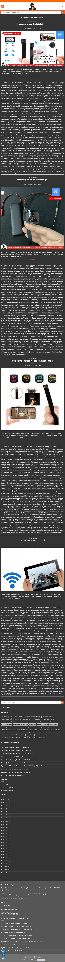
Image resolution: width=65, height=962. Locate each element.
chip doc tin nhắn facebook (19, 734)
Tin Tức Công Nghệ (32, 21)
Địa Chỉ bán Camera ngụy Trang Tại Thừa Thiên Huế (27, 147)
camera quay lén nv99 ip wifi (52, 305)
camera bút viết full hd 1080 (13, 85)
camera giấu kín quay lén (12, 271)
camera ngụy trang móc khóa (32, 103)
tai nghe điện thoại (48, 169)
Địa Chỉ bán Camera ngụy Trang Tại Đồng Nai (49, 320)
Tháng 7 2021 (4, 821)
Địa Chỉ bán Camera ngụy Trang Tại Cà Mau (20, 660)
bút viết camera (12, 84)
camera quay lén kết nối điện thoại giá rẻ (25, 302)
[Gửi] (62, 12)
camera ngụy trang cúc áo (34, 98)
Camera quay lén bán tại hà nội (14, 111)
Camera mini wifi (23, 276)
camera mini (51, 92)
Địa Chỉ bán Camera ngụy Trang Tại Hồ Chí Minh (24, 142)
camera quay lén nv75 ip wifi (31, 305)
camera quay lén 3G (21, 109)
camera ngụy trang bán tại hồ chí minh (30, 278)
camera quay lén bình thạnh (25, 296)
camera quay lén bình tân (49, 113)
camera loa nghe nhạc (19, 617)
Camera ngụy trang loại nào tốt (32, 540)
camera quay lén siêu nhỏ (6, 310)
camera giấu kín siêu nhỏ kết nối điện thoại (13, 90)
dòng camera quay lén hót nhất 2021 (43, 134)
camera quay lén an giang (40, 109)
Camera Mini (4, 784)
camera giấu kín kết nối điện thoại (20, 87)
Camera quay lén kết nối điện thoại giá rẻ (32, 179)
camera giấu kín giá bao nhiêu (50, 85)
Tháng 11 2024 (5, 799)
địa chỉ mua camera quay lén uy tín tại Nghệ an (28, 681)
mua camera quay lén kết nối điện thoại (53, 168)
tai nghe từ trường (35, 171)
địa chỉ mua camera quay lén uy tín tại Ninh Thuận (28, 161)
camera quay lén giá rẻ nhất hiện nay (28, 118)
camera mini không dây (35, 93)
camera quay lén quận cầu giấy (14, 127)
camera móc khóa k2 (17, 95)
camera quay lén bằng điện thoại (37, 113)
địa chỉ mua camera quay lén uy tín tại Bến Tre (25, 673)
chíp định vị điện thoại (19, 134)
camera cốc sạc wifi (24, 85)
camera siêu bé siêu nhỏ (17, 132)
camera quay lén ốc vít (24, 126)
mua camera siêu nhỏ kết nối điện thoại (11, 351)
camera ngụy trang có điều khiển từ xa (31, 279)
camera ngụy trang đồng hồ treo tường (9, 101)
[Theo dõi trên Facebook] (2, 913)
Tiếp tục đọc (32, 77)
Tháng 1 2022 (4, 812)
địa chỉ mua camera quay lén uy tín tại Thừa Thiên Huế (27, 688)
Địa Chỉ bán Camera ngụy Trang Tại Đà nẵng (37, 139)
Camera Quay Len (37, 28)
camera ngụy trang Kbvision (33, 101)
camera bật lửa (60, 84)
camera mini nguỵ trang (45, 93)
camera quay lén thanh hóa (8, 130)
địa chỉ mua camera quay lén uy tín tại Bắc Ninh (44, 150)
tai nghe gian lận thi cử (56, 169)
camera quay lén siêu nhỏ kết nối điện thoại (54, 127)
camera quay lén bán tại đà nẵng (29, 292)
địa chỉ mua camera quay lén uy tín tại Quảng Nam (29, 685)
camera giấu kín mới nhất (39, 88)
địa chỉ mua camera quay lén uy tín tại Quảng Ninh (27, 163)
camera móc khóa (8, 95)
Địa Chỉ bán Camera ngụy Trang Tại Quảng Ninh (31, 145)
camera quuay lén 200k (29, 313)
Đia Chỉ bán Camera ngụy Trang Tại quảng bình (37, 143)
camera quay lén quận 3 (33, 308)
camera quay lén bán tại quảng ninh (23, 294)
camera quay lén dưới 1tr (50, 114)
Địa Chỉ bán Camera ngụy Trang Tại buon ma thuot (44, 137)
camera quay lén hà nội (54, 299)
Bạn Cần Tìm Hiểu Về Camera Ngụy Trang (16, 918)
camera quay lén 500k (30, 109)
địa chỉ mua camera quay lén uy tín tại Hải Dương (50, 156)
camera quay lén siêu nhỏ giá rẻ (38, 127)
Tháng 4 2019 (4, 854)
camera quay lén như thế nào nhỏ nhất (38, 124)
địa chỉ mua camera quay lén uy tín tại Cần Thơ (41, 153)
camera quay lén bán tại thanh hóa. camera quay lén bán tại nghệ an (16, 113)
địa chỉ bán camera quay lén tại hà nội (45, 147)
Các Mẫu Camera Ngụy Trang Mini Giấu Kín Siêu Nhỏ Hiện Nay (17, 754)
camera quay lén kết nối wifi (21, 121)
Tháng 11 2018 (5, 870)
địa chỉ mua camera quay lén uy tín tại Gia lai (13, 156)
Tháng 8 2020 (4, 833)
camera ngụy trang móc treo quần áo (46, 103)
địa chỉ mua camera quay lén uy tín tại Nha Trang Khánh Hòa (27, 160)
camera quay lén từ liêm (30, 130)
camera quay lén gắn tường (55, 116)
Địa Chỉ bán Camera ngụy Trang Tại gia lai (11, 140)
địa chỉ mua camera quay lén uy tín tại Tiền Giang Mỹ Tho (26, 166)
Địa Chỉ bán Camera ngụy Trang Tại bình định (25, 137)
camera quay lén (4, 109)
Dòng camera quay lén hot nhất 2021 (32, 24)
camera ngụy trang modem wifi (46, 628)
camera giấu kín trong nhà (54, 90)
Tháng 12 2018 (5, 867)
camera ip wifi (57, 615)
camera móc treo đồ (35, 95)
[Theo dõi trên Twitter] (8, 913)
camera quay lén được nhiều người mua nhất (28, 116)
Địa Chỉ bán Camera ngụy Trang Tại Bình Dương (25, 659)
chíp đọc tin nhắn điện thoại (30, 134)
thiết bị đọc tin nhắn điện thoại (55, 171)
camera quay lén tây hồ (39, 312)
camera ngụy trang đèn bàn (23, 281)
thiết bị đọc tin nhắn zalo (17, 173)
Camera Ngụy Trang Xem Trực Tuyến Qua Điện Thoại (14, 769)
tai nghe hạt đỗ (6, 352)
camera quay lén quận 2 (54, 126)
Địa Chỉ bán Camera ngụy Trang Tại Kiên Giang (44, 142)
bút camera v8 (6, 84)
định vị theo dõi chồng (40, 737)
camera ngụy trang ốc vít (47, 105)
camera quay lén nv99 (51, 124)
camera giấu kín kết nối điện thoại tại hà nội (20, 451)
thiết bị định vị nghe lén (44, 171)
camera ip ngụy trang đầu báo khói (25, 92)
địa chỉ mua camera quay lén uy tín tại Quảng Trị (47, 163)
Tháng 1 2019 (4, 864)
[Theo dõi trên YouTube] (17, 913)
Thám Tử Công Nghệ (32, 960)
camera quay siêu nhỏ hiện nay (50, 130)
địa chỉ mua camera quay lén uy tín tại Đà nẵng (21, 677)
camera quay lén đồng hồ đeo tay (11, 116)
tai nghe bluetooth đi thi (33, 169)
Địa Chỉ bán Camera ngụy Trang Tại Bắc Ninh (47, 135)
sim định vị (44, 734)
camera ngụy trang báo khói (30, 96)
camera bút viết (4, 85)
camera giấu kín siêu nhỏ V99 (29, 90)
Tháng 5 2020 (4, 842)
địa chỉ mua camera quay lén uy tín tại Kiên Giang (29, 158)
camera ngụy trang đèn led (8, 100)
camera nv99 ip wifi (55, 472)
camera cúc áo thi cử (32, 85)
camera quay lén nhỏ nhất (25, 124)
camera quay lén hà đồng (51, 118)
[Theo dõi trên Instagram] (5, 913)
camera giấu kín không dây (8, 88)
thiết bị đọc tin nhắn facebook (10, 354)
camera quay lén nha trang (14, 124)
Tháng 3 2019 (4, 857)
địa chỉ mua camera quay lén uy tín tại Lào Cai (48, 158)
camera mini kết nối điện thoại (7, 93)
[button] (2, 6)
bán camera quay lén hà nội (38, 82)
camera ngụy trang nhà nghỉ (34, 286)
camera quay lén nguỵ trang (8, 305)
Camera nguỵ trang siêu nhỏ (18, 106)
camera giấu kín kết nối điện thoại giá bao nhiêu (37, 87)
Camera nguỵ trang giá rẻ (22, 101)
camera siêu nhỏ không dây (49, 132)
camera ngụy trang (43, 95)
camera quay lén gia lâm (6, 118)
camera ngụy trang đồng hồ (42, 100)
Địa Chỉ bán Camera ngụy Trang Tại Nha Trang (18, 143)
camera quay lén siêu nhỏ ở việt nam (8, 129)
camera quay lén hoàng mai (55, 119)
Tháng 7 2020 (4, 836)
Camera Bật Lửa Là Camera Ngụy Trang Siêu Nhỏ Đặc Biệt (16, 763)
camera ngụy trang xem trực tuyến (26, 108)
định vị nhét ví (24, 737)
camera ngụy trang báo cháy (19, 96)
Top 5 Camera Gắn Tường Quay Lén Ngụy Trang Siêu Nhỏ (15, 772)
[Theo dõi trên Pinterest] (14, 913)
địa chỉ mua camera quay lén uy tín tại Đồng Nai (35, 155)
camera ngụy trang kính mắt (20, 103)
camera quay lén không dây (43, 727)
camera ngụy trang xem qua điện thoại (11, 108)
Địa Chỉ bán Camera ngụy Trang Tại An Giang (10, 135)
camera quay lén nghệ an (42, 122)
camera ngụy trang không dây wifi (7, 103)
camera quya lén (8, 132)
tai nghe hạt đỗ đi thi (10, 171)
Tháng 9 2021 (4, 815)
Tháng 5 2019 (4, 851)
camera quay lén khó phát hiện (33, 121)
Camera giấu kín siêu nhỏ (22, 271)
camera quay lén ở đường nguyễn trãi (11, 126)
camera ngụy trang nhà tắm (8, 105)
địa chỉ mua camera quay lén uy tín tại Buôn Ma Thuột (24, 675)
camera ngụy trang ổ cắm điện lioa (34, 105)
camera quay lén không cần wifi (46, 121)
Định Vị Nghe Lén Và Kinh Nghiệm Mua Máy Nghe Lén (15, 747)
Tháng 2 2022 (4, 809)
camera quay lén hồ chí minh (21, 119)
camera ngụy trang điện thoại (31, 100)
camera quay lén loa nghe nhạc (32, 646)
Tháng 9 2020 (4, 830)
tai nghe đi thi (41, 169)
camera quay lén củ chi (18, 114)
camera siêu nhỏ (25, 132)
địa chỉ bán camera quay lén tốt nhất (16, 148)
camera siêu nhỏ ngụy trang (20, 315)
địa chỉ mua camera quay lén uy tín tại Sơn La (27, 686)
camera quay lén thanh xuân (19, 130)
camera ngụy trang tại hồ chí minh (35, 289)
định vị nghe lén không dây (14, 737)
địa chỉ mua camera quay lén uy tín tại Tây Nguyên (25, 164)
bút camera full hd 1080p (49, 82)
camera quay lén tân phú (50, 129)
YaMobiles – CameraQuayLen (12, 743)
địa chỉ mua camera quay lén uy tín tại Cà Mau (22, 153)
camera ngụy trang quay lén (6, 106)
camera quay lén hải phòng (9, 119)
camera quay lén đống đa (28, 297)
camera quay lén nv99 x (16, 307)
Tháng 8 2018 (4, 873)
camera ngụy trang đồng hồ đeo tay (56, 100)
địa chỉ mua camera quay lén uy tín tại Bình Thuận (42, 151)
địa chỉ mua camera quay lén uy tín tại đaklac (16, 155)
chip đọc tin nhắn (30, 734)
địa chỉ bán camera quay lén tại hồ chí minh (21, 670)
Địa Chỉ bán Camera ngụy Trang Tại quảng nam (46, 325)
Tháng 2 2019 (4, 861)
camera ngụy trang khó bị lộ (57, 101)
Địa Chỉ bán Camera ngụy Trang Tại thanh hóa (26, 669)
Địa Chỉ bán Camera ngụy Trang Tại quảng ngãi (12, 145)
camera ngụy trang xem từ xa (39, 108)
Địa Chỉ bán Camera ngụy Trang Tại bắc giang (28, 135)
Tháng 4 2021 (4, 827)
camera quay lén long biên (8, 122)
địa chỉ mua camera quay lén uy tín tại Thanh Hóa (45, 164)
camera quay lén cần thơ (9, 114)
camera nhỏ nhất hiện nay (51, 108)
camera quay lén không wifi (6, 485)
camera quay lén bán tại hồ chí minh (42, 111)
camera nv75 (59, 108)
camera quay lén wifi (40, 130)
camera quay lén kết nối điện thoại (8, 121)
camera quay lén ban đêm (51, 109)
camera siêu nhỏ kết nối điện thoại (36, 132)
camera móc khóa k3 (26, 95)
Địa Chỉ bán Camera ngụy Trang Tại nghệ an (52, 323)
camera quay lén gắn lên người (43, 116)
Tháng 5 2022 (4, 806)
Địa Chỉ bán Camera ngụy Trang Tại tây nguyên (51, 145)
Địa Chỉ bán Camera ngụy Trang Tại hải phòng (24, 664)
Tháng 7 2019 (4, 848)
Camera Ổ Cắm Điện (55, 633)
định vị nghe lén (42, 166)
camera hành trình (13, 92)
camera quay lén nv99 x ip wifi (28, 307)
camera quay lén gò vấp (40, 118)
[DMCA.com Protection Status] (41, 960)
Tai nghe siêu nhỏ (27, 171)
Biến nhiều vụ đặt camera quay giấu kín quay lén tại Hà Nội (16, 750)
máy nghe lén (57, 166)
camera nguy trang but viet (54, 96)
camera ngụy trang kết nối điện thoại (9, 721)
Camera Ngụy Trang (6, 787)
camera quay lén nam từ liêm (31, 122)
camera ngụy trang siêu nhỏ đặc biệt (31, 106)
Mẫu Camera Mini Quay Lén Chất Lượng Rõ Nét (13, 757)
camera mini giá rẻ (58, 92)
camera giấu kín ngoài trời (50, 88)
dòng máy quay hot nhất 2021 (57, 134)
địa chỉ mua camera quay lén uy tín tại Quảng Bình (49, 161)
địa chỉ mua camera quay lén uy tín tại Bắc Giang (27, 672)
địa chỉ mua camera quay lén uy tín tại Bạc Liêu (25, 150)
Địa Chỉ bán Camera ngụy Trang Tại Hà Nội (28, 140)
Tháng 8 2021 (4, 818)
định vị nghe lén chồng (49, 166)
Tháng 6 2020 (4, 839)
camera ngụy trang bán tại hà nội (53, 95)
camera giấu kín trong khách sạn (41, 90)
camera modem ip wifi (19, 459)
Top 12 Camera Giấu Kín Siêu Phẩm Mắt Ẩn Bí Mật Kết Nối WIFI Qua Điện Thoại (21, 766)
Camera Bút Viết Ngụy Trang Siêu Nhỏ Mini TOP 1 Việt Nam (16, 760)
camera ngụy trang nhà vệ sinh (21, 105)
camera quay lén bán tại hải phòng (27, 111)
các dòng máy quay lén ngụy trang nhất (34, 84)
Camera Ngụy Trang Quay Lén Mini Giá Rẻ (12, 775)
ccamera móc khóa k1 (10, 134)
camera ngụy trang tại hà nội (44, 106)
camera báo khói (53, 84)
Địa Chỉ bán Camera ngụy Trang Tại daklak (19, 139)
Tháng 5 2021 (4, 824)
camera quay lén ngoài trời (53, 122)
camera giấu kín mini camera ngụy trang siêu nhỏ (24, 88)
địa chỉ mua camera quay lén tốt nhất (31, 148)
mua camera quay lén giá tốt (39, 168)
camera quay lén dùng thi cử (39, 114)
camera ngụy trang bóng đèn (42, 96)
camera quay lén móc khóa (19, 122)
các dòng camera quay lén (21, 84)
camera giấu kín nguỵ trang (12, 613)
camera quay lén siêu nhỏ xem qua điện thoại (25, 129)
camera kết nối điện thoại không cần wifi (40, 92)
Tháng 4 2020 (4, 845)
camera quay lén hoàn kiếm (43, 119)
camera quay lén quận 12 (44, 126)
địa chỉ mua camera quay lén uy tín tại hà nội (31, 156)
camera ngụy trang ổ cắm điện (20, 469)
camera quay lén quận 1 (34, 126)
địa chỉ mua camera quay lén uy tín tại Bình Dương (22, 151)
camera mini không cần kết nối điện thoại (22, 93)
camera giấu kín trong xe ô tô (26, 273)
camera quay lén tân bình (40, 129)
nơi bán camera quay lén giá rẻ (22, 169)
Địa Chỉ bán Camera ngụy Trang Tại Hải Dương (46, 140)
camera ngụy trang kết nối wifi (45, 101)
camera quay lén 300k (12, 109)
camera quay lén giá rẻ (15, 118)
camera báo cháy (46, 84)
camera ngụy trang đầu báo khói (46, 98)
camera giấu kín (40, 85)
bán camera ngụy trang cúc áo (26, 82)
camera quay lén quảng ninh (26, 127)
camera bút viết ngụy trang (38, 448)
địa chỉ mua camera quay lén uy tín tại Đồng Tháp (51, 336)
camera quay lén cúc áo (28, 114)
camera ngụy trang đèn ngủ (19, 100)
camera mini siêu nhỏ (55, 93)
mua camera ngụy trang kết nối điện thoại (24, 168)
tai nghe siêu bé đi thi (19, 171)
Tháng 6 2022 (4, 802)
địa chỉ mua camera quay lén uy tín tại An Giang (48, 148)
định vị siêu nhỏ (32, 737)
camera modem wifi (18, 620)
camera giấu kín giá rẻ (11, 268)
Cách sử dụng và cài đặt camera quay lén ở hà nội (32, 361)
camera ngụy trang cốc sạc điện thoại (21, 98)
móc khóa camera (12, 168)
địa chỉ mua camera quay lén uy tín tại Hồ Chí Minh (31, 680)
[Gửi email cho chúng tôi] (11, 913)
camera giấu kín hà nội (8, 87)
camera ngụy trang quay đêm (58, 105)
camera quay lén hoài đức (32, 119)
